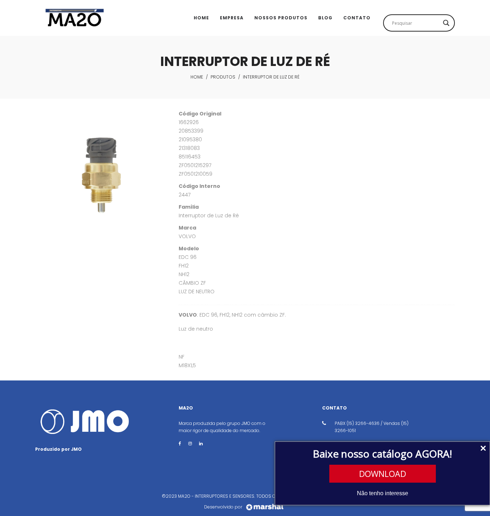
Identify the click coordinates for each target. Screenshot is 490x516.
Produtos (223, 77)
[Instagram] (190, 443)
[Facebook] (180, 443)
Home (196, 77)
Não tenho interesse (382, 493)
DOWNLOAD (382, 473)
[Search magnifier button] (446, 23)
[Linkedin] (201, 443)
